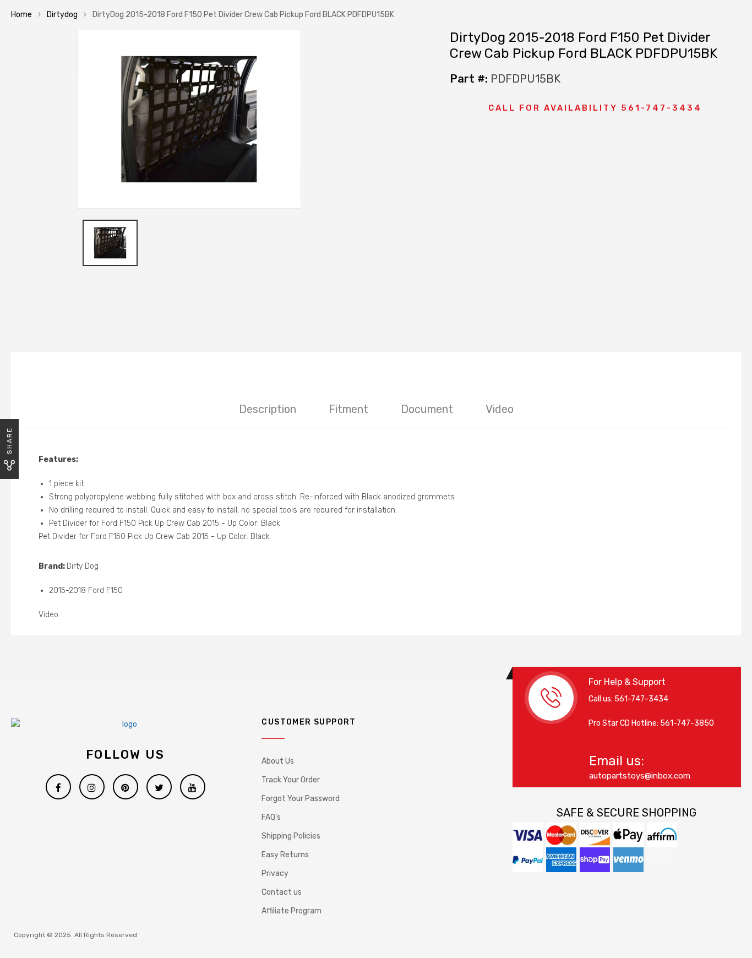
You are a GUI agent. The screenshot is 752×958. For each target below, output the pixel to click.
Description (267, 409)
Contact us (281, 892)
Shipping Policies (290, 836)
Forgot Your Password (300, 798)
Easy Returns (285, 854)
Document (427, 409)
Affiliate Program (291, 911)
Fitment (348, 409)
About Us (277, 761)
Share (9, 440)
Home (21, 14)
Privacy (274, 873)
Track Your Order (290, 780)
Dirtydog (62, 14)
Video (500, 409)
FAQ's (271, 817)
